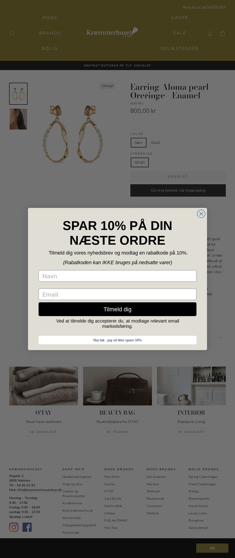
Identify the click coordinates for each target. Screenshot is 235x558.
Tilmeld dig (117, 309)
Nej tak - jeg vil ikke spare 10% (117, 340)
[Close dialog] (201, 214)
